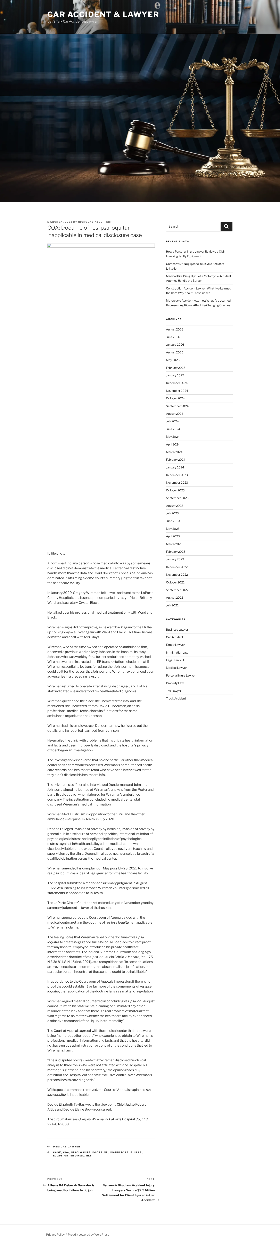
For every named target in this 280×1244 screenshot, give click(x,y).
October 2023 (175, 490)
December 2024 (177, 383)
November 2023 (177, 482)
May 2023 (173, 528)
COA (66, 1152)
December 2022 (177, 567)
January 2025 (175, 375)
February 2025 (175, 367)
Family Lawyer (175, 644)
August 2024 (174, 413)
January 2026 (175, 344)
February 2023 (175, 551)
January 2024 (175, 467)
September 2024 (177, 406)
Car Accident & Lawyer (103, 14)
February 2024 (175, 459)
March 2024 (174, 452)
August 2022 (174, 597)
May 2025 (173, 360)
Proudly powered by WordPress (88, 1234)
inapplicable (121, 1152)
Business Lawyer (177, 629)
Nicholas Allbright (95, 221)
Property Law (175, 683)
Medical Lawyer (67, 1146)
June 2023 (173, 521)
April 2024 (173, 444)
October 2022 (175, 582)
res (89, 1155)
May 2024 (173, 436)
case (57, 1152)
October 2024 (175, 398)
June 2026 (173, 337)
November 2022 (177, 574)
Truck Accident (176, 698)
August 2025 (174, 352)
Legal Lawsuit (175, 660)
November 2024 (177, 390)
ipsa (138, 1152)
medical (77, 1155)
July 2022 (172, 605)
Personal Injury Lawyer (181, 675)
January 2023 (175, 559)
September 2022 (177, 590)
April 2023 (173, 536)
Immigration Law (177, 652)
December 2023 (177, 475)
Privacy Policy (55, 1234)
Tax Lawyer (173, 691)
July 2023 (172, 513)
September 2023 (177, 498)
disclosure (81, 1152)
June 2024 (173, 429)
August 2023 (174, 505)
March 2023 (174, 544)
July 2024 (172, 421)
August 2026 (174, 329)
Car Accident (174, 637)
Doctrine (100, 1152)
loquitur (61, 1155)
